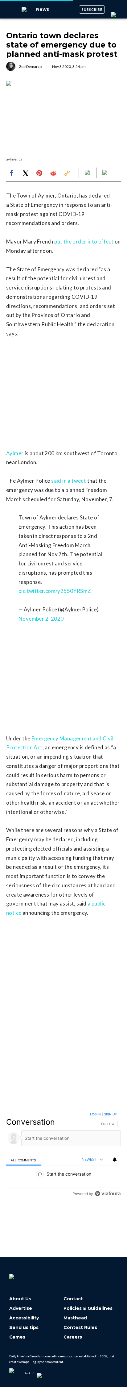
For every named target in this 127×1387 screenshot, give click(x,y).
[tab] (23, 1160)
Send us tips (24, 1327)
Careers (72, 1337)
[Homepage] (22, 1274)
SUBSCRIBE (92, 9)
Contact (73, 1299)
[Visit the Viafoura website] (108, 1193)
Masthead (75, 1318)
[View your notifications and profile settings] (115, 1159)
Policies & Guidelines (88, 1308)
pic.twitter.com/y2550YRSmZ (54, 591)
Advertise (20, 1308)
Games (17, 1337)
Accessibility (24, 1318)
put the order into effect (83, 241)
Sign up (110, 1114)
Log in (95, 1114)
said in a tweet (68, 480)
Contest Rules (80, 1327)
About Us (20, 1299)
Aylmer (14, 453)
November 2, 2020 (40, 618)
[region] (63, 1155)
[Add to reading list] (105, 173)
